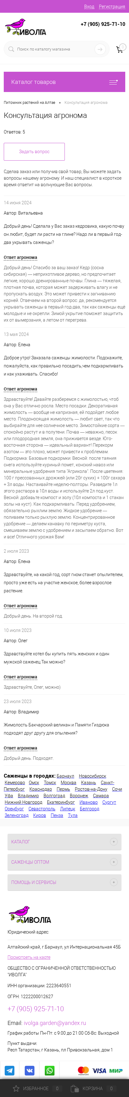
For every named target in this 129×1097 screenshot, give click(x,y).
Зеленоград (16, 815)
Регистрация (112, 6)
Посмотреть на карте (29, 957)
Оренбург (14, 808)
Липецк (67, 808)
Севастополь (41, 808)
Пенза (57, 815)
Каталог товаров (33, 82)
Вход (89, 6)
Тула (73, 815)
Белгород (89, 808)
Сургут (109, 802)
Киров (39, 815)
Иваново (89, 802)
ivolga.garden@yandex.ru (55, 1023)
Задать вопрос (34, 151)
